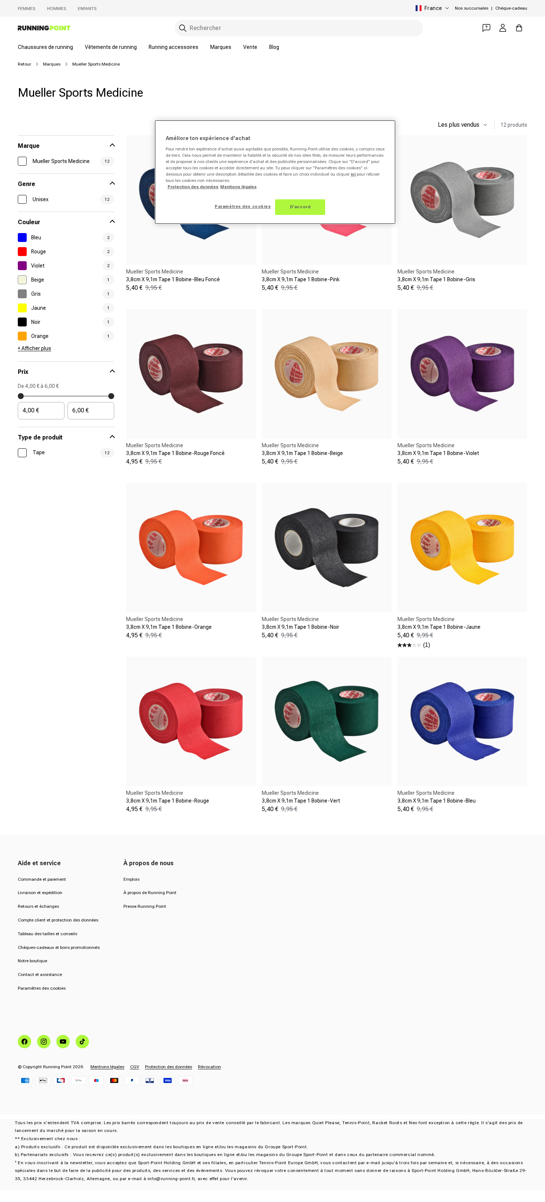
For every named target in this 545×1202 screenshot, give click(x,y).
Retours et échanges (38, 906)
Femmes (26, 8)
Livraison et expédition (40, 892)
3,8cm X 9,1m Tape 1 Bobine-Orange (169, 627)
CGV (134, 1066)
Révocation (209, 1066)
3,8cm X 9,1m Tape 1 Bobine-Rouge (167, 801)
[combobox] (299, 28)
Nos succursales (471, 8)
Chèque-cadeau (511, 8)
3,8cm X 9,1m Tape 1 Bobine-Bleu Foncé (173, 279)
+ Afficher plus (34, 348)
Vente (250, 47)
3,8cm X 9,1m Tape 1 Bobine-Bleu (436, 801)
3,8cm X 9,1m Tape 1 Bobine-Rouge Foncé (175, 453)
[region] (275, 172)
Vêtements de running (111, 47)
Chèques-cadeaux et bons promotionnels (59, 947)
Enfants (87, 8)
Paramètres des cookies (42, 988)
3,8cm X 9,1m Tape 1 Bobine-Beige (302, 453)
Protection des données (168, 1066)
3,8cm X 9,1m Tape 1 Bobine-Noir (300, 627)
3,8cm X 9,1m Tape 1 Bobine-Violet (438, 453)
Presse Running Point (144, 906)
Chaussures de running (45, 47)
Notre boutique (32, 960)
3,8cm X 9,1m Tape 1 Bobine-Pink (301, 279)
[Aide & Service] (486, 28)
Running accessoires (173, 47)
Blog (274, 47)
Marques (220, 47)
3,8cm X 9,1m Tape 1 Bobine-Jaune (438, 627)
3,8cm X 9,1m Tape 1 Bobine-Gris (436, 279)
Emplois (131, 879)
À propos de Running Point (149, 892)
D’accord (300, 206)
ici (353, 174)
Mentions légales (107, 1066)
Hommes (56, 8)
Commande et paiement (42, 879)
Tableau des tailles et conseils (47, 933)
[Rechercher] (183, 28)
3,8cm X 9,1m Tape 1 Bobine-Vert (301, 801)
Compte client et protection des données (58, 920)
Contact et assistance (40, 974)
